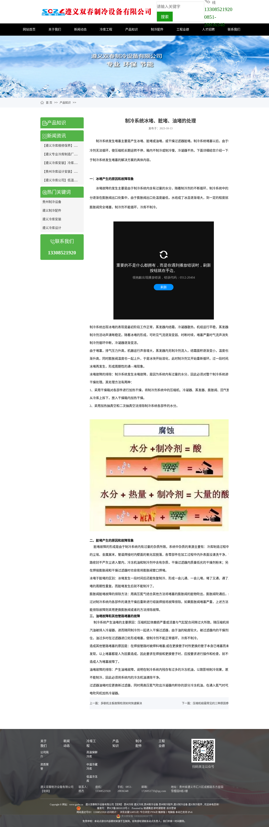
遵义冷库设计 (51, 228)
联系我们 (234, 29)
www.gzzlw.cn (76, 804)
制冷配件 (157, 29)
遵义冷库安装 (51, 219)
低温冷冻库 (91, 778)
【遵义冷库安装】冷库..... (60, 163)
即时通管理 (159, 808)
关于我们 (54, 29)
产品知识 (131, 29)
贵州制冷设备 (51, 202)
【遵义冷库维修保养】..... (60, 145)
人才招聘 (208, 29)
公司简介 (44, 754)
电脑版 (171, 812)
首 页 (49, 102)
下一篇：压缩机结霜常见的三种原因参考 (206, 703)
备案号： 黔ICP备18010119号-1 (113, 808)
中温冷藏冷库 (91, 766)
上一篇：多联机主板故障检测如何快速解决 (116, 703)
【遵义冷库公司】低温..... (60, 180)
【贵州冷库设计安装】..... (60, 171)
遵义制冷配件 (51, 210)
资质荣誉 (44, 766)
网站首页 (29, 29)
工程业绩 (182, 29)
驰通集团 (149, 808)
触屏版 (161, 812)
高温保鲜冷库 (91, 754)
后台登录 (171, 808)
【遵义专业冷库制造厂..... (60, 154)
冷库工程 (106, 29)
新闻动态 (80, 29)
